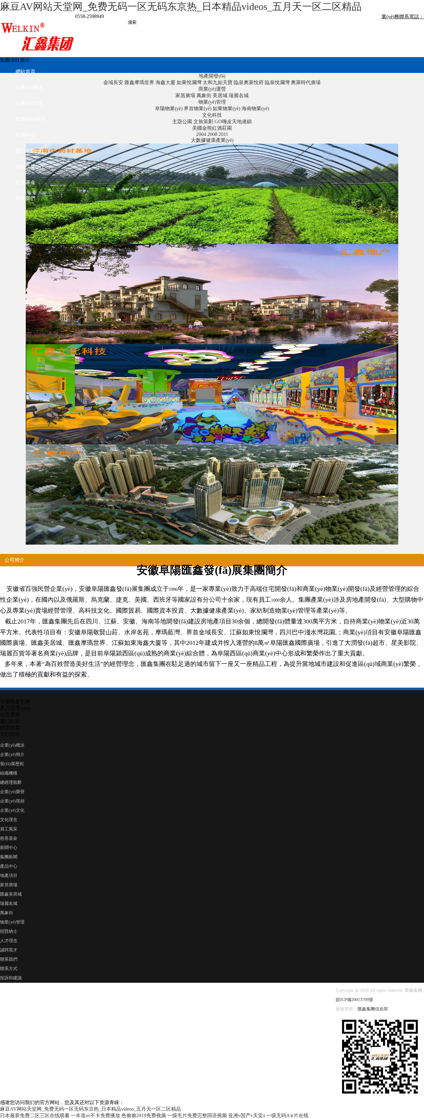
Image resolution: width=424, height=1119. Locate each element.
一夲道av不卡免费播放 (95, 1115)
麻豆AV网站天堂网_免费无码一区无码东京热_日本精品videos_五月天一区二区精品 (181, 6)
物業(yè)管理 (12, 922)
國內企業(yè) (29, 150)
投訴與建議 (11, 978)
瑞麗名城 (8, 903)
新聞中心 (25, 134)
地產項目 (8, 875)
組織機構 (8, 773)
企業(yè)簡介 (12, 754)
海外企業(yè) (29, 166)
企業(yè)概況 (29, 87)
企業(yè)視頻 (12, 801)
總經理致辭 (11, 782)
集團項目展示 (30, 119)
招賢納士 (8, 931)
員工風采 (8, 829)
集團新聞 (8, 857)
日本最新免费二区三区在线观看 (35, 1115)
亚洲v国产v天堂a (246, 1115)
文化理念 (8, 819)
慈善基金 (8, 838)
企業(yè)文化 (29, 103)
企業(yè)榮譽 (12, 791)
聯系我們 (25, 198)
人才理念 (8, 940)
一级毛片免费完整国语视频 (197, 1115)
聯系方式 (8, 968)
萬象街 (6, 912)
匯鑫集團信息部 (373, 1009)
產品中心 (8, 866)
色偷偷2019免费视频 (143, 1115)
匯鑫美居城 (11, 894)
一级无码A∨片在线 (287, 1115)
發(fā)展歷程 (12, 764)
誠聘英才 (8, 950)
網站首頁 (25, 71)
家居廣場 (8, 885)
